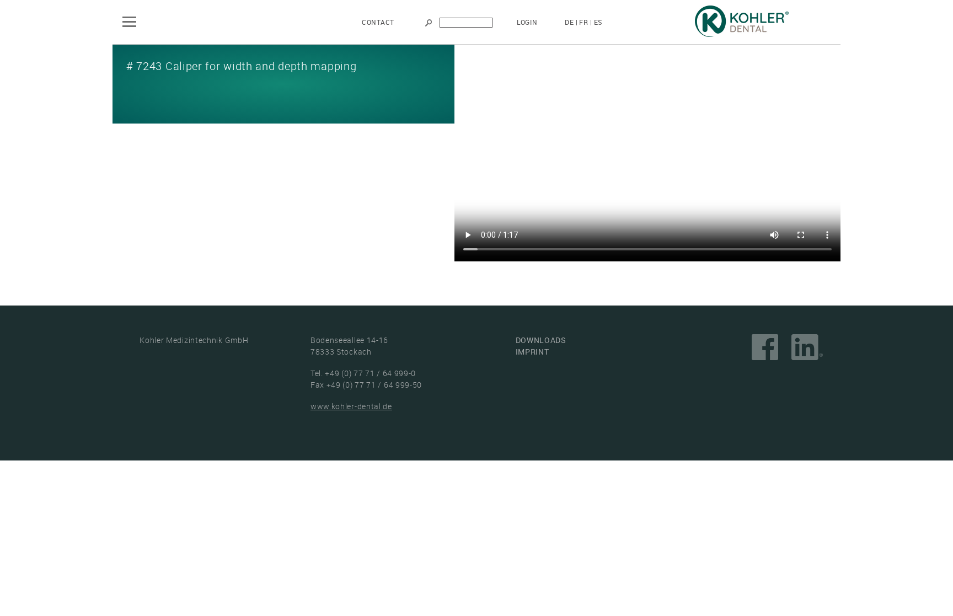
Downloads (541, 340)
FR (583, 22)
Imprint (532, 351)
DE (569, 22)
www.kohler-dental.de (351, 406)
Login (527, 22)
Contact (378, 22)
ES (598, 22)
